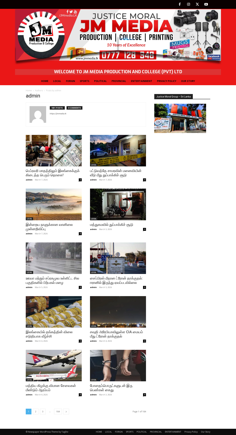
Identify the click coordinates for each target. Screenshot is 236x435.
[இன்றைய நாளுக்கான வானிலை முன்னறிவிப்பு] (54, 204)
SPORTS (129, 431)
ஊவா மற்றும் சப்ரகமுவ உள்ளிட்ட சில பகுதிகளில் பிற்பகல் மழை (52, 280)
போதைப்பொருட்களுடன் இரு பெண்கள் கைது (111, 388)
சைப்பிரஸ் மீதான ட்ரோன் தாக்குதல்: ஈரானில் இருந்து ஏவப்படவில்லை (116, 280)
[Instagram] (188, 4)
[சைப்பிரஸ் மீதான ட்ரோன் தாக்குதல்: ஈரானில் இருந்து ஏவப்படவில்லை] (118, 258)
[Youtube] (206, 4)
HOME (99, 431)
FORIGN (119, 431)
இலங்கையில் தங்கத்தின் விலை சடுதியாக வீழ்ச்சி (49, 334)
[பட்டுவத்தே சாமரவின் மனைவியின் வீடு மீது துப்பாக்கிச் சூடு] (118, 150)
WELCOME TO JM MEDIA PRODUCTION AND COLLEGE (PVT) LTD (118, 71)
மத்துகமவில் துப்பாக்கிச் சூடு (111, 225)
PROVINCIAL (156, 431)
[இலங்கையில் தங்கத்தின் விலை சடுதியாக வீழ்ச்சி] (54, 312)
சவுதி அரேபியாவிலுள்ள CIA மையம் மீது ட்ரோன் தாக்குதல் (116, 334)
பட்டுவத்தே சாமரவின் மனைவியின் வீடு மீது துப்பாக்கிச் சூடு (115, 173)
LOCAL (29, 165)
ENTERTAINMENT (173, 431)
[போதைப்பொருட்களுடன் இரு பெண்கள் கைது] (118, 365)
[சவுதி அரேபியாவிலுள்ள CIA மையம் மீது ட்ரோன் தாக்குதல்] (118, 312)
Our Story (205, 431)
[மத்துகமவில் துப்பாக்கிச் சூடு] (118, 204)
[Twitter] (197, 4)
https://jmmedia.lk (58, 113)
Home (29, 90)
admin (29, 179)
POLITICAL (142, 431)
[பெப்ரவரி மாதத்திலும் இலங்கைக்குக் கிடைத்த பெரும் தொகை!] (54, 150)
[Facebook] (180, 4)
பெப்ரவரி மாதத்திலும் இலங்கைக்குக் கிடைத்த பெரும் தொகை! (53, 173)
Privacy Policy (191, 431)
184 (58, 411)
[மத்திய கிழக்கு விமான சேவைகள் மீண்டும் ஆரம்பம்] (54, 365)
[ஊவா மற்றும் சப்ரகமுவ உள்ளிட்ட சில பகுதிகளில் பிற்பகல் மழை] (54, 258)
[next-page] (66, 411)
